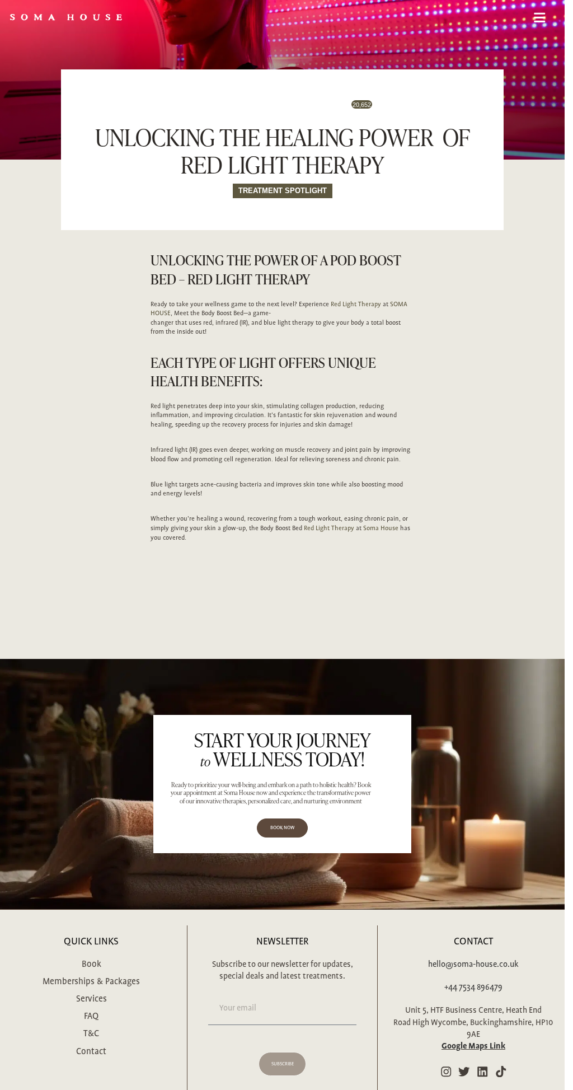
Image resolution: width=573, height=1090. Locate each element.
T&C (91, 1033)
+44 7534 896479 (473, 987)
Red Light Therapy (248, 279)
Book (91, 964)
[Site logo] (66, 16)
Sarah (263, 109)
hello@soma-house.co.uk (473, 964)
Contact (91, 1051)
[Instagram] (445, 1072)
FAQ (91, 1016)
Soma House (380, 528)
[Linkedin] (482, 1072)
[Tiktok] (501, 1072)
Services (91, 999)
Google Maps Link (473, 1046)
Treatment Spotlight (282, 190)
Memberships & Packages (91, 981)
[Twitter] (464, 1072)
